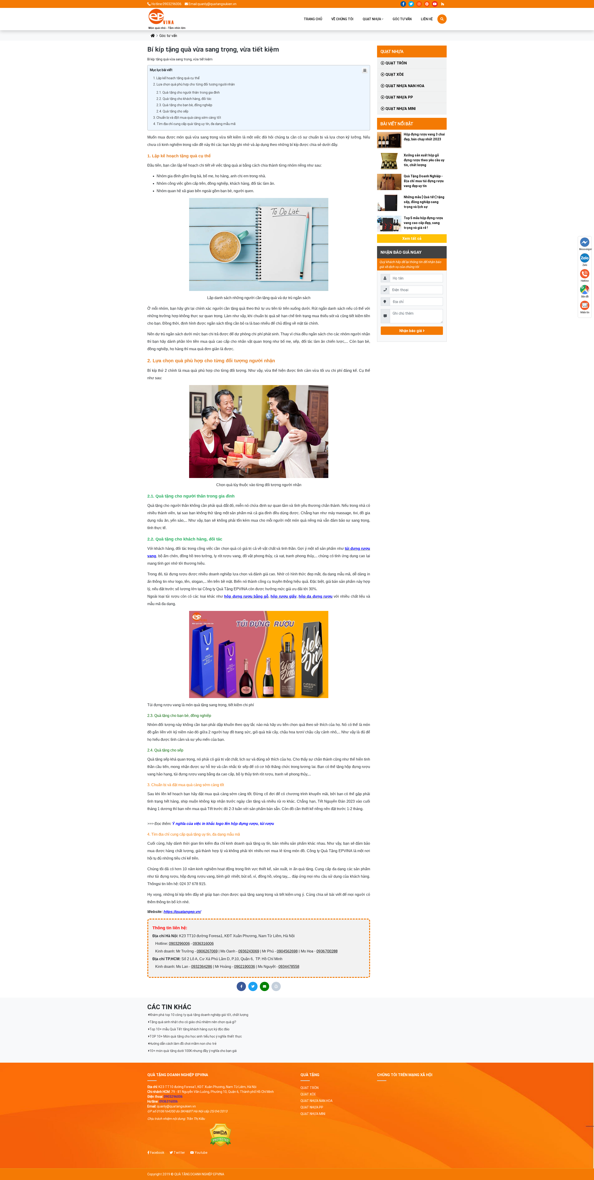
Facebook (156, 1152)
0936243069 (248, 951)
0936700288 (327, 951)
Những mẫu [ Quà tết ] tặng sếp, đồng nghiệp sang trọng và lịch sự (424, 202)
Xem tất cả (411, 238)
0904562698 (287, 951)
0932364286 (201, 967)
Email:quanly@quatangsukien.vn (212, 4)
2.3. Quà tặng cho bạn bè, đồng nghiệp (184, 105)
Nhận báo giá (411, 330)
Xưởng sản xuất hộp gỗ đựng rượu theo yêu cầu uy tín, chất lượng (424, 160)
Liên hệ (427, 19)
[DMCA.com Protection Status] (220, 1135)
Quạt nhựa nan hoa (404, 85)
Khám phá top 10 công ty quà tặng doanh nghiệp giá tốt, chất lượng (198, 1015)
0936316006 (203, 944)
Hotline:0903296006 (166, 4)
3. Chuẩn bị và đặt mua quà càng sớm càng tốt (187, 117)
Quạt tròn (395, 63)
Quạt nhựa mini (400, 108)
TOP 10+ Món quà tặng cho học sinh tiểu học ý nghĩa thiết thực (195, 1036)
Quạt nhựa (372, 19)
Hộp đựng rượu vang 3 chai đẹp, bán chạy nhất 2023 (424, 136)
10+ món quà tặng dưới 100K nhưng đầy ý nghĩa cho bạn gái (193, 1051)
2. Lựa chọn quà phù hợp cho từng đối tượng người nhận (194, 84)
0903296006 (179, 944)
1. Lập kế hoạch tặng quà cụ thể (176, 78)
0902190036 (244, 967)
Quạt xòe (394, 74)
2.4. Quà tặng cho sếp (172, 111)
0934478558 (288, 967)
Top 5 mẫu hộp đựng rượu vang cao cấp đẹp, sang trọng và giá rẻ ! (423, 223)
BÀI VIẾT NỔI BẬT (397, 123)
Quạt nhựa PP (398, 97)
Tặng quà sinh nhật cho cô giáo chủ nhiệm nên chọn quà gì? (192, 1022)
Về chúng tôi (342, 19)
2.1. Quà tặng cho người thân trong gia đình (188, 92)
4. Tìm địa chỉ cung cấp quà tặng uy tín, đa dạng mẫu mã (194, 124)
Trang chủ (313, 19)
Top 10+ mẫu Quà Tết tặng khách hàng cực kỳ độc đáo (189, 1029)
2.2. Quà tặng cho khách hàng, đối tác (183, 99)
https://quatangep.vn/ (182, 912)
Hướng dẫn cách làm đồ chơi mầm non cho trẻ (182, 1044)
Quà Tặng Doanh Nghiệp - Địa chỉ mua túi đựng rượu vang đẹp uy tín (424, 181)
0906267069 (207, 951)
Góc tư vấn (402, 19)
